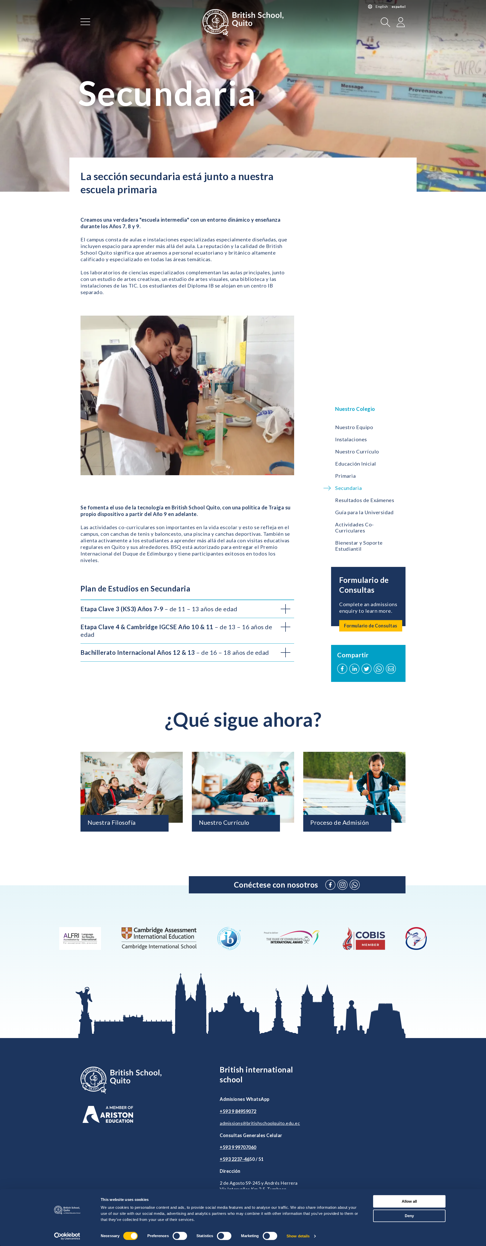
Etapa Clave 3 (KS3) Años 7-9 (158, 608)
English (382, 6)
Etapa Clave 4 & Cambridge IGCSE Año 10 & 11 (176, 630)
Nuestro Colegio (355, 409)
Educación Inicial (355, 464)
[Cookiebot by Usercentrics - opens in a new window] (67, 1236)
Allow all (409, 1201)
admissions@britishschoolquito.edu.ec (260, 1123)
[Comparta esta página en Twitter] (366, 669)
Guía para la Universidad (364, 512)
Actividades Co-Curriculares (354, 527)
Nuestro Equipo (354, 427)
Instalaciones (351, 439)
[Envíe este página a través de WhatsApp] (379, 669)
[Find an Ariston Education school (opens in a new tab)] (108, 1114)
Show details (298, 1236)
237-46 (241, 1159)
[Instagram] (342, 885)
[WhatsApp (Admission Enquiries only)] (355, 885)
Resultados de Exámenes (364, 500)
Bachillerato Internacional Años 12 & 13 (174, 652)
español (399, 6)
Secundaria (348, 488)
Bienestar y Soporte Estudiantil (359, 546)
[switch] (180, 1236)
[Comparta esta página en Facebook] (342, 669)
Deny (409, 1216)
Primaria (345, 476)
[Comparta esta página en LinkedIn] (354, 669)
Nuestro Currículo (357, 451)
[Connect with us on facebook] (330, 885)
